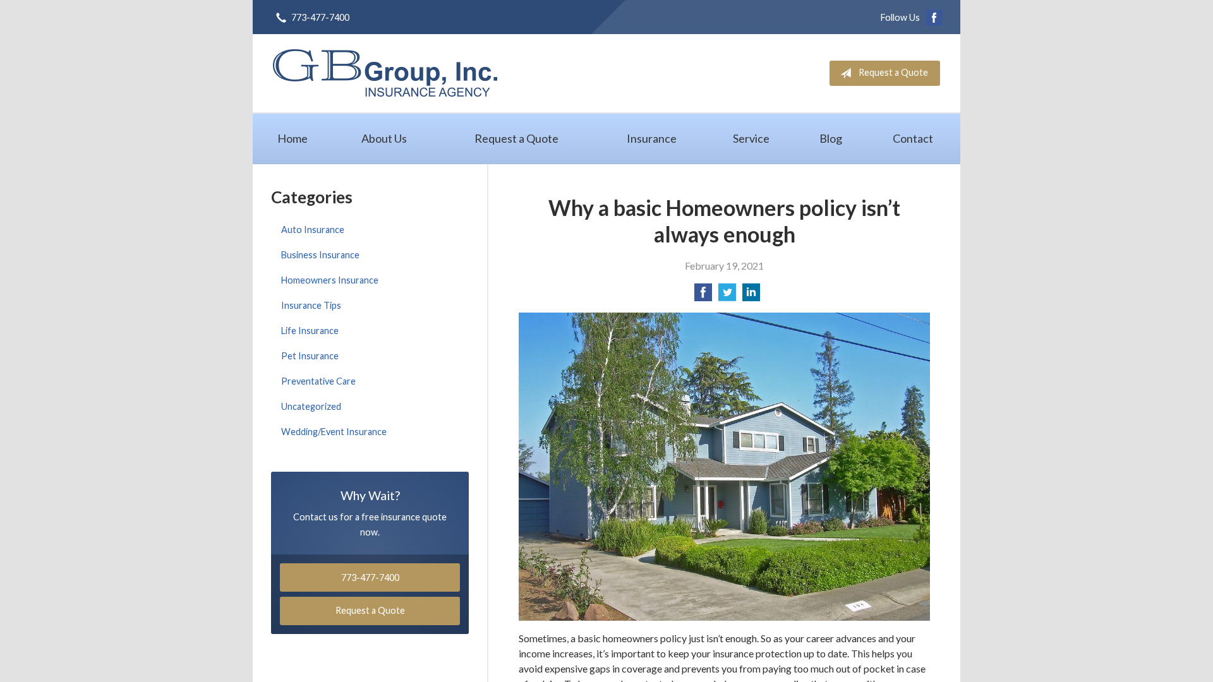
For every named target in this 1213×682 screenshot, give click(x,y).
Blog (830, 138)
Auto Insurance (312, 229)
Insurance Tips (311, 305)
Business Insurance (320, 254)
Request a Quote (893, 72)
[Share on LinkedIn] (751, 296)
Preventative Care (318, 381)
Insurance (652, 138)
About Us (384, 138)
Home (292, 138)
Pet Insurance (310, 355)
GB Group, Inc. (385, 73)
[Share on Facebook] (703, 296)
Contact (913, 138)
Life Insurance (310, 330)
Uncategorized (311, 406)
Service (751, 138)
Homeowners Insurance (329, 280)
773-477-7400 (320, 17)
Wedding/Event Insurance (334, 431)
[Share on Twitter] (727, 296)
